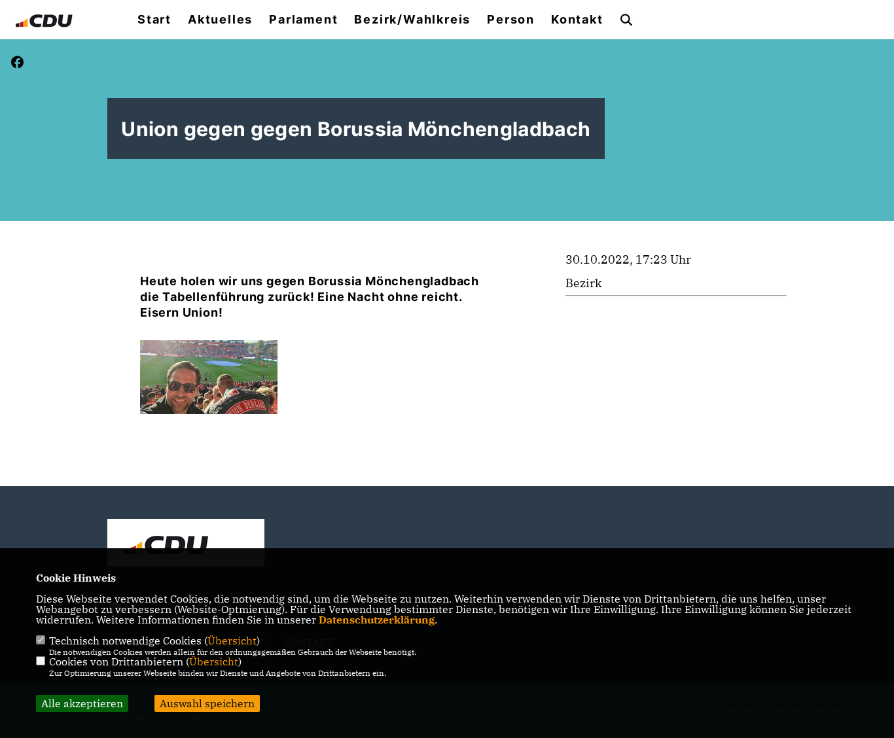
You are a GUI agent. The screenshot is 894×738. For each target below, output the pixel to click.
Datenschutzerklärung (377, 619)
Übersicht (232, 640)
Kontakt (577, 20)
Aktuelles (220, 20)
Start (154, 20)
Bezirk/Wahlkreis (412, 20)
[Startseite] (185, 544)
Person (511, 20)
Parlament (303, 20)
